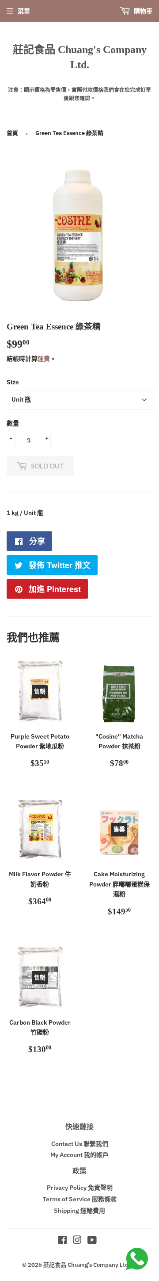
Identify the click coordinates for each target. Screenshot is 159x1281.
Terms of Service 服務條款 (80, 1199)
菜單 (24, 11)
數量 (13, 423)
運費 (44, 359)
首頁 (12, 133)
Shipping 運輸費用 (79, 1211)
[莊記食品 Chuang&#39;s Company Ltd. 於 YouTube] (92, 1241)
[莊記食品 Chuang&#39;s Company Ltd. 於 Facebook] (62, 1241)
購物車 (142, 11)
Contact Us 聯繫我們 (79, 1144)
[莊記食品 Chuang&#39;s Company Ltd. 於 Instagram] (77, 1241)
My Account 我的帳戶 (79, 1155)
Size (13, 382)
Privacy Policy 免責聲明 (80, 1188)
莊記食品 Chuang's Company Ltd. (80, 56)
